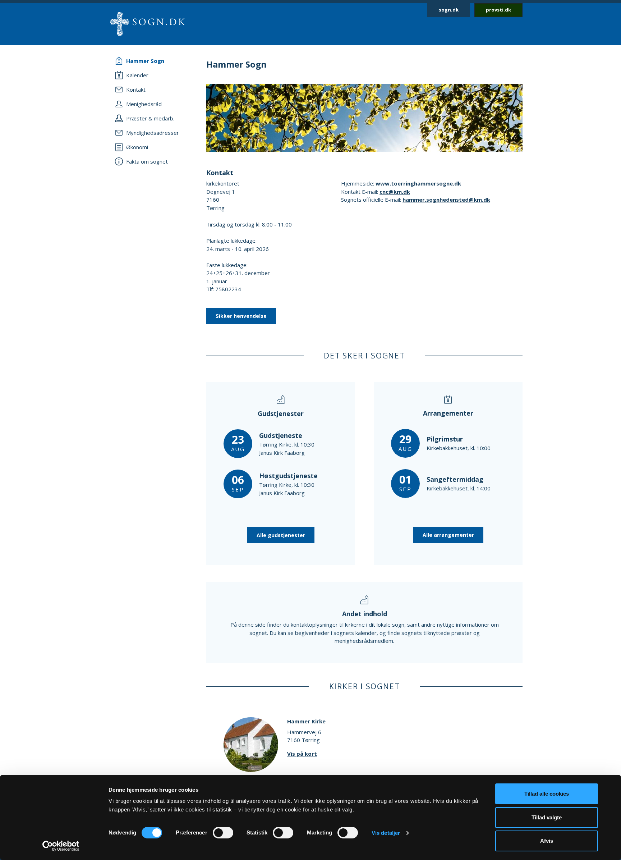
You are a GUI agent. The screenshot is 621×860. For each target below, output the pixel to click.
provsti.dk (498, 9)
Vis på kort (302, 753)
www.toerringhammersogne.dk (418, 183)
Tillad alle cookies (546, 794)
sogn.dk (449, 9)
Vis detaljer (386, 833)
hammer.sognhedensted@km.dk (446, 199)
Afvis (546, 841)
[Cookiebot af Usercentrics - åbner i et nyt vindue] (60, 846)
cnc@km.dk (395, 191)
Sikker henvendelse (241, 315)
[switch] (223, 832)
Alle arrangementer (448, 534)
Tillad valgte (547, 817)
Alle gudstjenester (281, 535)
